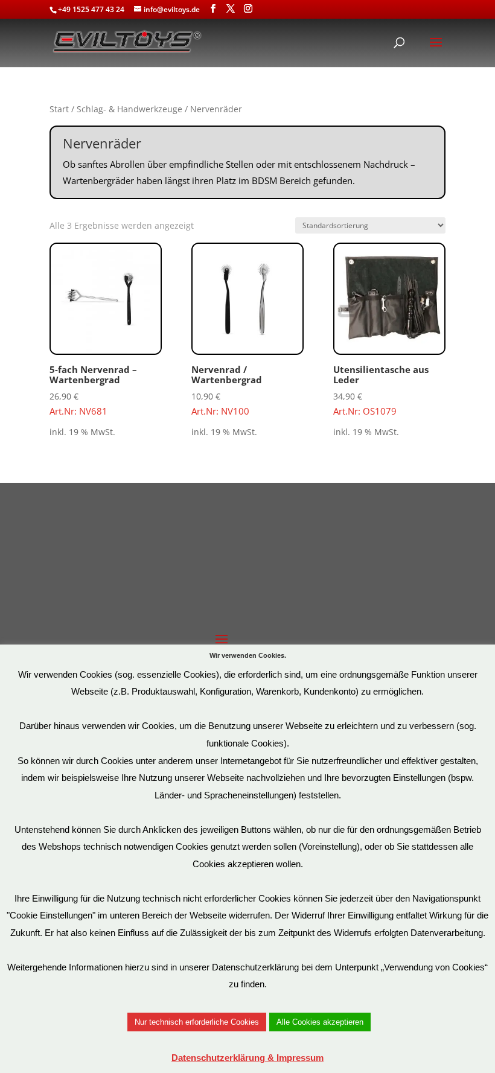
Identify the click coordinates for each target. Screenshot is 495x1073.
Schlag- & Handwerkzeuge (129, 109)
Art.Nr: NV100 (226, 389)
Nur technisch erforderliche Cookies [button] (197, 1022)
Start (59, 109)
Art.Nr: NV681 (93, 389)
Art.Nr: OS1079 (381, 389)
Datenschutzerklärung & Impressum (247, 1057)
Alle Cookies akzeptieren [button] (319, 1022)
